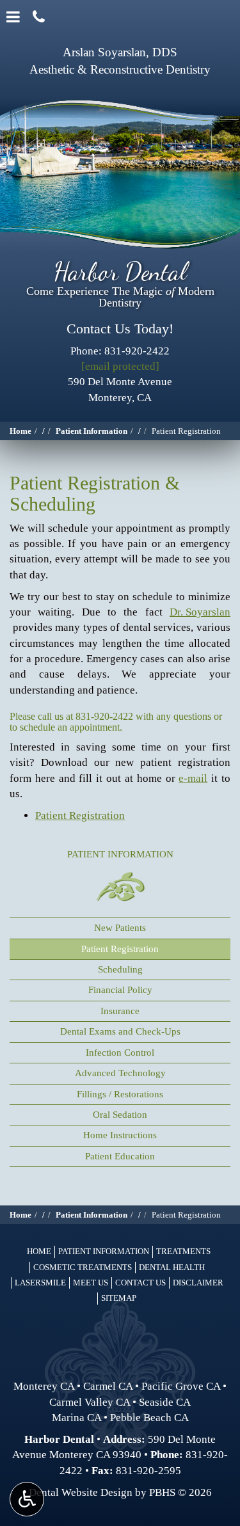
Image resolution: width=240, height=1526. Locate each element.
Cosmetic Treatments (82, 1267)
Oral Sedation (120, 1114)
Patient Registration (80, 815)
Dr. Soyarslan (200, 612)
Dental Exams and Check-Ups (120, 1031)
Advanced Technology (120, 1073)
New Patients (120, 928)
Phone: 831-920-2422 (120, 351)
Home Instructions (120, 1135)
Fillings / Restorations (120, 1094)
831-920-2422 (104, 716)
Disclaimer (198, 1282)
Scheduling (120, 969)
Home (20, 431)
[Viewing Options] (27, 1499)
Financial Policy (120, 990)
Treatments (183, 1251)
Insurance (120, 1011)
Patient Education (120, 1156)
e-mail (193, 778)
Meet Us (90, 1282)
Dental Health (172, 1267)
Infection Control (120, 1052)
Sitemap (118, 1298)
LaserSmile (40, 1282)
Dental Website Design (80, 1492)
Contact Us (140, 1282)
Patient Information (91, 431)
